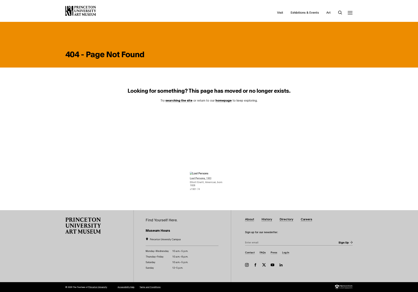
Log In (285, 252)
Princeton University (97, 287)
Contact (250, 252)
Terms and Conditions (150, 287)
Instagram (247, 265)
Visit (280, 12)
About (249, 219)
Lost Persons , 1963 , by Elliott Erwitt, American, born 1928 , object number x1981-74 (209, 150)
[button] (83, 226)
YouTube (272, 265)
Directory (286, 219)
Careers (306, 219)
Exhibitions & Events (305, 12)
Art (328, 12)
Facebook (255, 265)
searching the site (178, 100)
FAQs (263, 252)
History (266, 219)
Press (274, 252)
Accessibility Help (126, 287)
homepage (223, 100)
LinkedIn (281, 265)
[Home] (80, 11)
